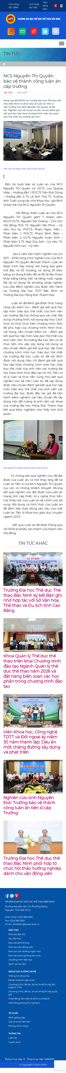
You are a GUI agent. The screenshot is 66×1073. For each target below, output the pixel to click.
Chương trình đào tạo (20, 959)
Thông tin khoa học (19, 975)
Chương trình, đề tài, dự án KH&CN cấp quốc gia (33, 993)
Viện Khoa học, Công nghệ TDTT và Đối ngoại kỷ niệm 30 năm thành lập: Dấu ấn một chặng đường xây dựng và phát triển (31, 742)
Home (4, 64)
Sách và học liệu (17, 964)
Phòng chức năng (18, 1026)
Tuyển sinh (14, 1042)
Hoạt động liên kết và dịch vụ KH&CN (29, 998)
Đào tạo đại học (17, 934)
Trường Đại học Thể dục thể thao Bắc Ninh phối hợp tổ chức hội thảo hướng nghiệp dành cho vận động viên (32, 866)
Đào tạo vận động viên (20, 947)
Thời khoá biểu (45, 5)
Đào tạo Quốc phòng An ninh (24, 955)
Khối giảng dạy (16, 1017)
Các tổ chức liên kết (19, 1021)
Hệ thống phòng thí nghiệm (24, 1002)
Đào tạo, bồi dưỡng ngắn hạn (24, 951)
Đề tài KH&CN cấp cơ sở (21, 980)
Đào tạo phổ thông (18, 942)
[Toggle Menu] (61, 43)
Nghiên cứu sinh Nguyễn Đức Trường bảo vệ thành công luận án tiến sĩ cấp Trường (29, 805)
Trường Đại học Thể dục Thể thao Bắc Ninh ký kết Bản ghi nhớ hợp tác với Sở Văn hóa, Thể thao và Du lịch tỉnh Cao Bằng (32, 600)
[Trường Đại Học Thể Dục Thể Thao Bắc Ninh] (10, 19)
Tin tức (8, 92)
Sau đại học (14, 938)
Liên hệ (12, 1037)
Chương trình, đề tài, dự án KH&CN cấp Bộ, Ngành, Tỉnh (32, 986)
